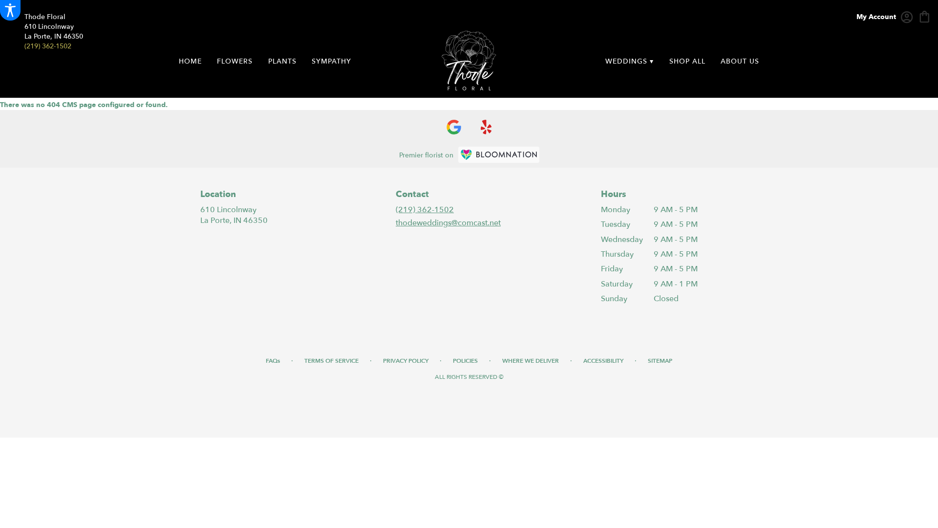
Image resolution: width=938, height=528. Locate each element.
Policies (465, 361)
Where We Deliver (530, 361)
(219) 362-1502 (47, 46)
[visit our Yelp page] (486, 127)
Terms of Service (331, 361)
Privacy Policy (405, 361)
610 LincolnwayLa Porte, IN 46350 (234, 215)
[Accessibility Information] (10, 10)
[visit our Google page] (454, 127)
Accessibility (603, 361)
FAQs (273, 361)
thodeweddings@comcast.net (448, 223)
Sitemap (660, 361)
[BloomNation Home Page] (498, 155)
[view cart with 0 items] (924, 16)
